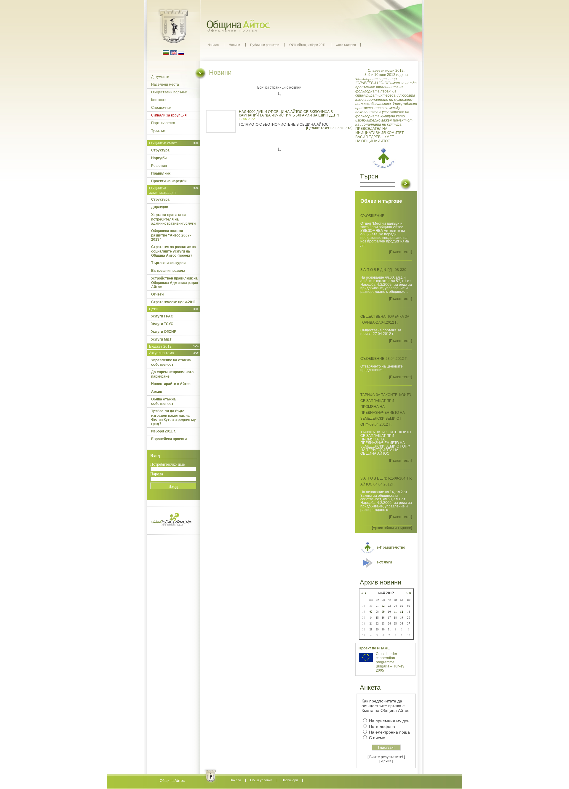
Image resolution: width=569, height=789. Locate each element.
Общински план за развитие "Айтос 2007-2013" (171, 235)
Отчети (157, 294)
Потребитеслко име (167, 464)
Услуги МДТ (161, 339)
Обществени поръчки (169, 92)
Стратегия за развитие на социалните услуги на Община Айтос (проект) (173, 251)
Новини (234, 45)
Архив (156, 391)
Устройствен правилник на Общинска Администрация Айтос (174, 282)
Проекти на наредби (168, 181)
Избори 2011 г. (163, 431)
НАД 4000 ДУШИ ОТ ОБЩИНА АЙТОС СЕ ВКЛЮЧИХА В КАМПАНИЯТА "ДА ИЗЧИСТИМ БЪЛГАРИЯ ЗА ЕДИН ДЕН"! (289, 113)
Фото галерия (346, 45)
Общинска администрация (162, 190)
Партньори (290, 780)
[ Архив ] (386, 761)
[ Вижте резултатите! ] (386, 757)
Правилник (160, 173)
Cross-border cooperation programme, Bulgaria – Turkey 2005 (390, 662)
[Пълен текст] (400, 252)
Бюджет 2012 (160, 346)
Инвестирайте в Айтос (171, 384)
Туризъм (158, 131)
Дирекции (159, 207)
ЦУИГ (154, 309)
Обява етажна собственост (163, 401)
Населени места (165, 84)
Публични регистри (264, 45)
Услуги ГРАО (162, 316)
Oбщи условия (261, 780)
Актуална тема (161, 353)
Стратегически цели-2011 (173, 302)
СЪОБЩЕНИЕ (372, 216)
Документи (160, 77)
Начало (213, 45)
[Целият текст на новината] (329, 128)
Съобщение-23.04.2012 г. (383, 359)
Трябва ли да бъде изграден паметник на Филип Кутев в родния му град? (173, 417)
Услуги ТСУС (162, 324)
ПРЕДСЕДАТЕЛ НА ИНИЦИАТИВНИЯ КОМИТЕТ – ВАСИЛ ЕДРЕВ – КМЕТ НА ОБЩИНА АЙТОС (386, 105)
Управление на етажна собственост (171, 362)
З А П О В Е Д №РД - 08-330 (383, 270)
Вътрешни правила (168, 271)
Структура (160, 150)
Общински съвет (163, 143)
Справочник (161, 108)
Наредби (159, 158)
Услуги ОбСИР (163, 332)
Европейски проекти (169, 439)
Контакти (159, 100)
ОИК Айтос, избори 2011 (307, 45)
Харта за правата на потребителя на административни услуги (173, 219)
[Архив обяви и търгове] (392, 528)
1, (279, 93)
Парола (156, 474)
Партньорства (163, 123)
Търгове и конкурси (168, 263)
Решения (159, 166)
